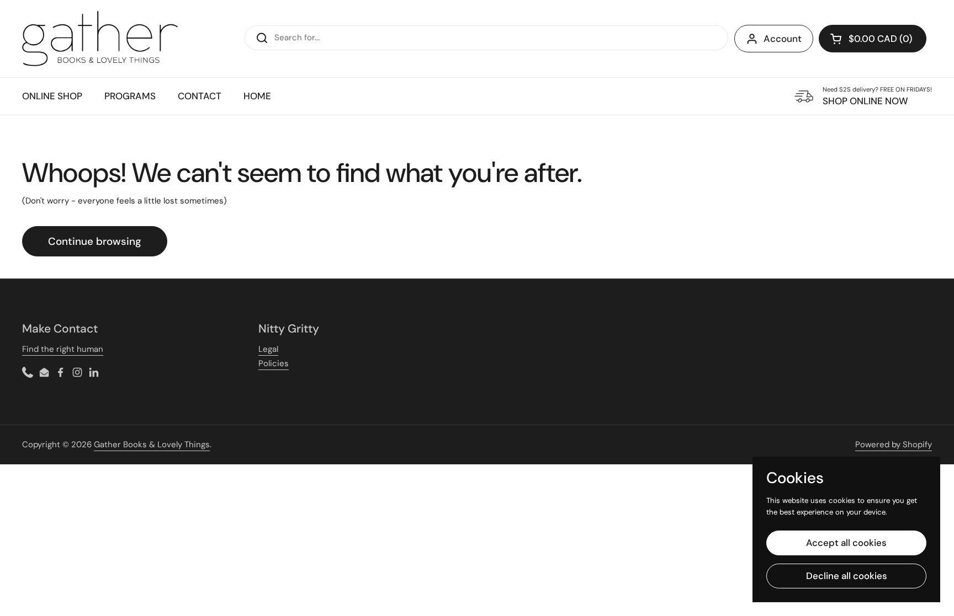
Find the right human (62, 349)
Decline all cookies (846, 576)
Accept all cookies (846, 543)
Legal (268, 349)
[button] (872, 38)
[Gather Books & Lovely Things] (100, 38)
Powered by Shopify (893, 444)
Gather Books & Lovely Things (152, 444)
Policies (273, 363)
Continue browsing (94, 241)
